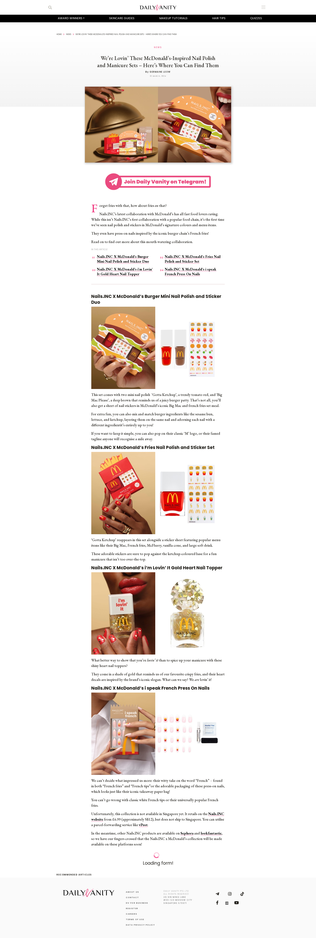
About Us (132, 891)
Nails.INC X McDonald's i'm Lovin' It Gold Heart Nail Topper (125, 272)
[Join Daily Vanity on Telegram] (217, 894)
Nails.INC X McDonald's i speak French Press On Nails (190, 272)
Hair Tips (218, 18)
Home (59, 34)
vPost (143, 824)
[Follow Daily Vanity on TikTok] (242, 894)
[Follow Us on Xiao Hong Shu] (226, 903)
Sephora (186, 833)
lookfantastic (211, 833)
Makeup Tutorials (173, 18)
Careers (131, 913)
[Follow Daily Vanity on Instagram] (229, 894)
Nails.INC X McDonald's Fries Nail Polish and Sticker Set (193, 259)
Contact (132, 897)
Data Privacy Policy (140, 924)
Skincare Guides (121, 18)
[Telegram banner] (158, 181)
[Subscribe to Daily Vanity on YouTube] (236, 902)
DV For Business (137, 902)
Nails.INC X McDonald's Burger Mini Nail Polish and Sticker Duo (123, 259)
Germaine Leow (160, 71)
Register (132, 908)
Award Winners (70, 18)
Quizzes (256, 18)
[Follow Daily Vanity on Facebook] (217, 902)
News (68, 34)
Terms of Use (135, 919)
